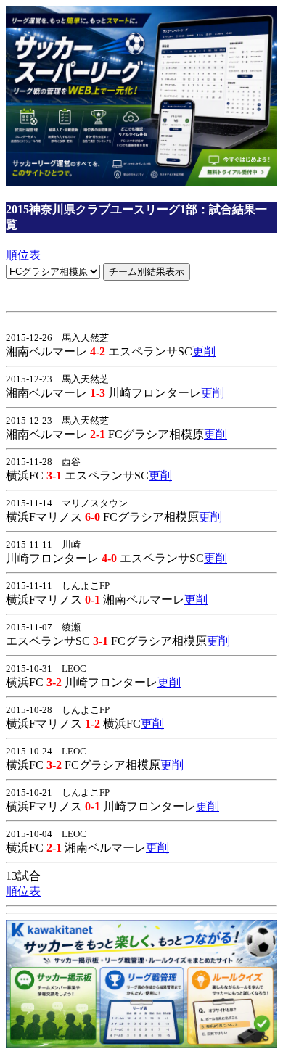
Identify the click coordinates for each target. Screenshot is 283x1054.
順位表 (23, 255)
